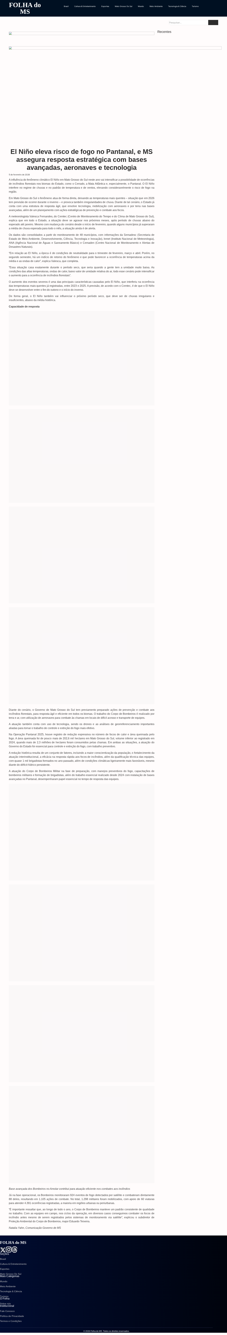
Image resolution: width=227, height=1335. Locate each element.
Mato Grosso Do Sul (123, 6)
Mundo (141, 6)
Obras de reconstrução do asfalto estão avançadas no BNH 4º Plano (183, 149)
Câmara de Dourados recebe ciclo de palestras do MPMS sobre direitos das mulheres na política (188, 104)
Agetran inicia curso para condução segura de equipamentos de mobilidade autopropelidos (187, 86)
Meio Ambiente (156, 6)
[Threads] (14, 1249)
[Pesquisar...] (213, 22)
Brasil (66, 6)
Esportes (105, 6)
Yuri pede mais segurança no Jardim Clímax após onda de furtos (185, 162)
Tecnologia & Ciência (177, 6)
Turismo (195, 6)
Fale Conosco (7, 1311)
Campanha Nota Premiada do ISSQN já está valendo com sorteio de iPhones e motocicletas (188, 179)
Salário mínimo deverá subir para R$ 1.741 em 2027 (186, 212)
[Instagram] (9, 1249)
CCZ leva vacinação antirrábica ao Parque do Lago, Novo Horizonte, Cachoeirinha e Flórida (186, 196)
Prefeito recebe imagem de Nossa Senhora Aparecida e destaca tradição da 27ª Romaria (186, 70)
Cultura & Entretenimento (85, 6)
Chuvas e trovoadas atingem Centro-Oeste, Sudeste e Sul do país (185, 229)
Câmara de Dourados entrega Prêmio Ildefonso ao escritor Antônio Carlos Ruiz (187, 136)
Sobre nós (5, 1303)
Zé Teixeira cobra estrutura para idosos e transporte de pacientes (183, 123)
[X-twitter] (3, 1250)
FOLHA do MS (25, 8)
